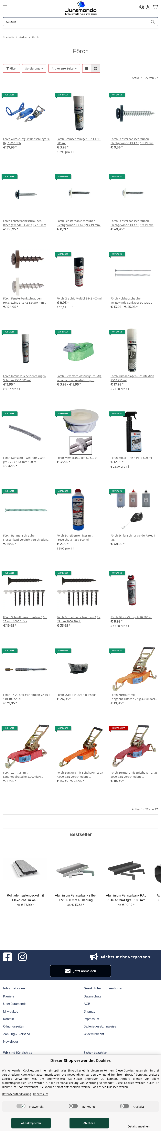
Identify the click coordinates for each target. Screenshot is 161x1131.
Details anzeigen (139, 1126)
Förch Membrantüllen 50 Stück (77, 458)
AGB (87, 1004)
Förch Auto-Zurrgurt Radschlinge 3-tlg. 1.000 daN (26, 141)
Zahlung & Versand (16, 1034)
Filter (13, 68)
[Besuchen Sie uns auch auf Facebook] (7, 957)
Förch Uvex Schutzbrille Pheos (76, 695)
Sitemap (89, 1011)
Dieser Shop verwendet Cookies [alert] (80, 1060)
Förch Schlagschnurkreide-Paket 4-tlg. (133, 537)
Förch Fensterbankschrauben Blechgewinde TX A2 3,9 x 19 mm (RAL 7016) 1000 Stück (24, 223)
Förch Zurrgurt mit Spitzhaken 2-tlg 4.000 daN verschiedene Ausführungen (80, 775)
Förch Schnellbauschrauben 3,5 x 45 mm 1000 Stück (78, 619)
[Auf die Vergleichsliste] (33, 96)
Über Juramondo (15, 1004)
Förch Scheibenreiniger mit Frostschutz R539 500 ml (74, 537)
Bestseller (81, 834)
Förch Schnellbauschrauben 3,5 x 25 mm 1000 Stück (25, 619)
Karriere (8, 996)
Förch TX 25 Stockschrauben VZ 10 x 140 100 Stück (26, 697)
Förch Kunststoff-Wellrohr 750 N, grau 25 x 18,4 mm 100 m (24, 460)
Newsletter (10, 1041)
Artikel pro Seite (62, 68)
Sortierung (32, 68)
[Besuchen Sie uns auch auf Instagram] (22, 957)
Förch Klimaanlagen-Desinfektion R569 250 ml (132, 378)
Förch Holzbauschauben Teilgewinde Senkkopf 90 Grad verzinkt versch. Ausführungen (131, 301)
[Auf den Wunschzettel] (43, 96)
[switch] (21, 1106)
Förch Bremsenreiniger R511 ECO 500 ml (79, 141)
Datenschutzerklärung (16, 1094)
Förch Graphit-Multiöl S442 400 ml (79, 298)
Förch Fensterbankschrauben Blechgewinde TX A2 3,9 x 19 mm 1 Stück (79, 223)
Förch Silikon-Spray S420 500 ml (131, 617)
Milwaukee (10, 1011)
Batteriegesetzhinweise (100, 1026)
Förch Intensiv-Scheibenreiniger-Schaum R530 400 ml (24, 378)
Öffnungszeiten (13, 1026)
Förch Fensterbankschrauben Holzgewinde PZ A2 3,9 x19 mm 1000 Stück (23, 301)
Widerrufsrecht (94, 1034)
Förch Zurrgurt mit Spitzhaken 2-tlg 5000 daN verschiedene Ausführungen (134, 775)
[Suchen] (153, 21)
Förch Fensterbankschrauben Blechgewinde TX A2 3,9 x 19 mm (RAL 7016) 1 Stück (132, 141)
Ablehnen (89, 1123)
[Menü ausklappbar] (5, 7)
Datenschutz (92, 996)
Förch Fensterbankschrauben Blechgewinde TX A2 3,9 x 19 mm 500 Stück (132, 223)
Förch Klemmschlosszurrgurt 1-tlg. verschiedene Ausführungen (79, 378)
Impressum (91, 1019)
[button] (141, 7)
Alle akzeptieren (31, 1123)
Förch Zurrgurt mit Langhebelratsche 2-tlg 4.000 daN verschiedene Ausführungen (133, 697)
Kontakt (8, 1019)
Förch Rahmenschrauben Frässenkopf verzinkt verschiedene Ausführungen (26, 538)
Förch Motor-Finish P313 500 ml (131, 458)
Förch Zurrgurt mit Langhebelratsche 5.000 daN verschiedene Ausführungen (22, 775)
